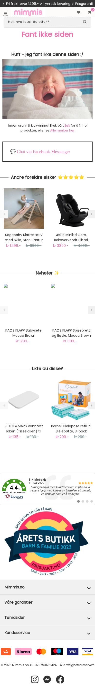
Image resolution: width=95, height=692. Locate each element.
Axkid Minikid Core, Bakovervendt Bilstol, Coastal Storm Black (71, 237)
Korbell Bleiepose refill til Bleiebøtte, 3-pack (71, 429)
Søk (67, 125)
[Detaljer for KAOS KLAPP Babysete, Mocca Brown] (24, 304)
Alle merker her (62, 130)
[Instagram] (34, 679)
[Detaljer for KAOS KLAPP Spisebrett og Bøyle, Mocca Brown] (71, 304)
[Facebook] (60, 679)
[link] (47, 489)
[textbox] (43, 21)
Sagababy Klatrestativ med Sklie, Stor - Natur (24, 237)
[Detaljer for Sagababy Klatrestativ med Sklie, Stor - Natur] (24, 208)
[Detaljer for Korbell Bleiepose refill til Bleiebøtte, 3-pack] (71, 400)
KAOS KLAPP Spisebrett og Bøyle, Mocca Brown (71, 333)
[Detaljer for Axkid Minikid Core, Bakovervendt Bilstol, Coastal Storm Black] (71, 208)
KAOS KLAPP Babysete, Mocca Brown (23, 333)
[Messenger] (47, 679)
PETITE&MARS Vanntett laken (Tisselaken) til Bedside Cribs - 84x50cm (24, 429)
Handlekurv (89, 12)
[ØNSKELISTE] (78, 12)
